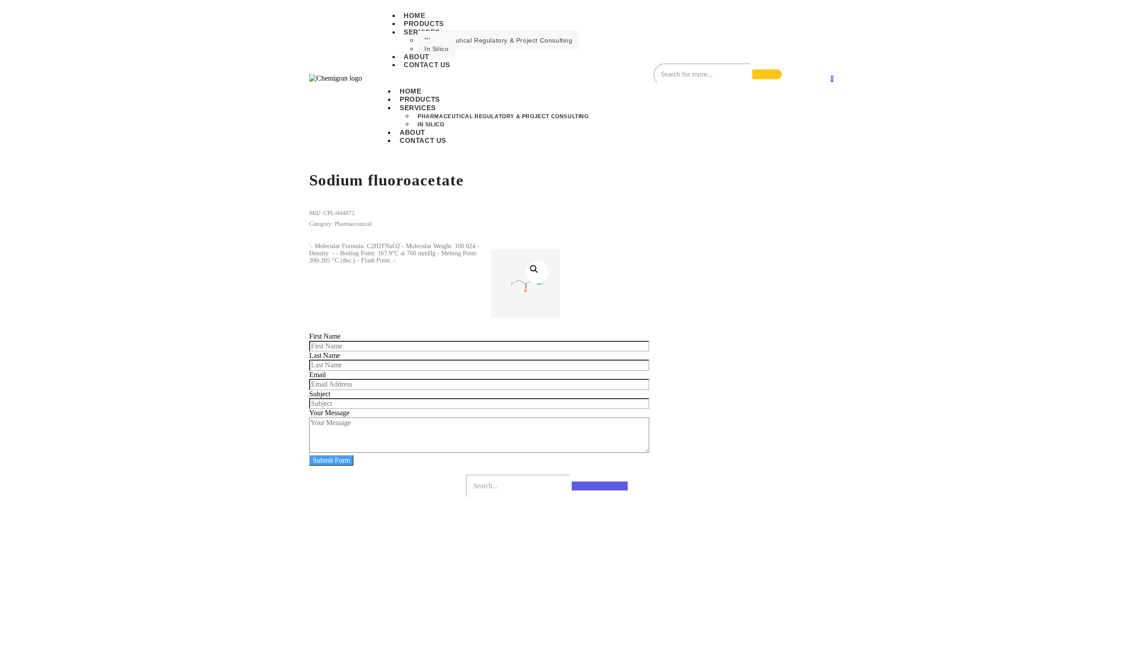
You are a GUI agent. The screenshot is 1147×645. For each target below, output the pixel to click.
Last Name (324, 355)
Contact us (427, 65)
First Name (325, 336)
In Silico (436, 48)
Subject (319, 394)
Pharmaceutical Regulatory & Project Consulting (498, 40)
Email (317, 374)
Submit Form (331, 460)
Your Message (329, 413)
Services (418, 108)
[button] (537, 272)
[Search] (767, 74)
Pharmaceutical (353, 223)
